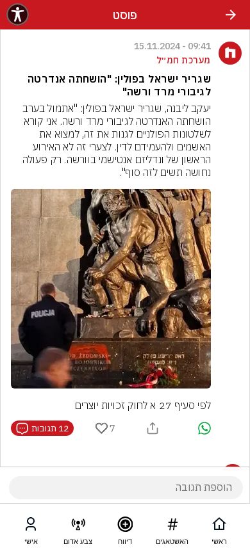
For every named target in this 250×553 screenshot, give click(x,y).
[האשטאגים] (172, 527)
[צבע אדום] (78, 527)
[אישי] (31, 527)
